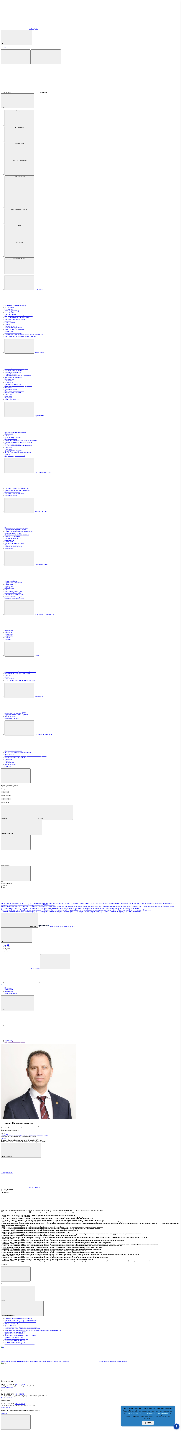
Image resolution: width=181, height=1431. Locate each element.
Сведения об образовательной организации (19, 316)
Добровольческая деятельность (14, 594)
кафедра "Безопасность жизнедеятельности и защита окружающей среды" (24, 1135)
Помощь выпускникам (12, 718)
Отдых (7, 677)
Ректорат (4, 1138)
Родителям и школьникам (19, 160)
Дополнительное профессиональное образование (20, 672)
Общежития (8, 387)
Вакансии (8, 766)
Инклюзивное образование (13, 327)
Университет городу (11, 314)
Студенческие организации (13, 583)
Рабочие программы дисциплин (15, 757)
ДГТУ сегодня (9, 312)
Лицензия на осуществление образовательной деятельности (24, 334)
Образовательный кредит (13, 392)
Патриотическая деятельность (14, 596)
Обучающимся (19, 143)
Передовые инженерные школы (15, 319)
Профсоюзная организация (13, 591)
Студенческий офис (11, 439)
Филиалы (8, 321)
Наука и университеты (12, 545)
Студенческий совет (11, 581)
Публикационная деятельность (14, 543)
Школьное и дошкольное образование (17, 488)
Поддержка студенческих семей (15, 456)
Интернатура (9, 382)
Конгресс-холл (9, 678)
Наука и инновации (19, 176)
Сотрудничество (10, 322)
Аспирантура (9, 381)
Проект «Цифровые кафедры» (14, 329)
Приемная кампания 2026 (13, 372)
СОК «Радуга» (9, 588)
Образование (9, 434)
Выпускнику (19, 242)
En (5, 47)
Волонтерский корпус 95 (13, 593)
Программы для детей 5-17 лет (14, 493)
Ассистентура (9, 394)
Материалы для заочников (13, 444)
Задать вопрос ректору (12, 311)
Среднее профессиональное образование (18, 375)
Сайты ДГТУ (33, 29)
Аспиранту (8, 447)
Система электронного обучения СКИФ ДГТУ (20, 442)
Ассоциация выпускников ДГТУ (15, 713)
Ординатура (8, 397)
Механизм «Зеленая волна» (13, 370)
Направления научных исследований (16, 528)
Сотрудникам (9, 634)
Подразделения (9, 307)
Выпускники (9, 636)
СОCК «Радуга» (10, 331)
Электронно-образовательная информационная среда (22, 440)
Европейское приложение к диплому (16, 715)
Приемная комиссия (11, 389)
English (7, 945)
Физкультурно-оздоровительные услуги (17, 673)
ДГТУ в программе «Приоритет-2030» (17, 317)
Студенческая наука (11, 541)
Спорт (7, 589)
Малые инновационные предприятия (17, 535)
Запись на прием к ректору (13, 333)
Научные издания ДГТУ (12, 536)
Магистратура (9, 379)
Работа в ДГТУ (9, 754)
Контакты (8, 639)
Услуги (19, 225)
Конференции (9, 548)
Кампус (7, 435)
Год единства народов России (14, 598)
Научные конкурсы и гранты (14, 546)
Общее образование (11, 374)
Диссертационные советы (13, 538)
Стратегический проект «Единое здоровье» (19, 531)
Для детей (8, 675)
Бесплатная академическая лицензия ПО (18, 452)
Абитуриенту (9, 396)
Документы (8, 759)
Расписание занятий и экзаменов (15, 432)
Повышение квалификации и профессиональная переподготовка (25, 756)
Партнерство (9, 632)
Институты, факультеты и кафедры (16, 305)
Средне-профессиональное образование (17, 490)
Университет (19, 111)
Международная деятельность (19, 209)
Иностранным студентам (13, 437)
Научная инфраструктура (13, 533)
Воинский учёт (9, 762)
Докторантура (9, 540)
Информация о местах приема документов (18, 386)
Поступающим (19, 127)
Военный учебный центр (13, 384)
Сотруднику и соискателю (19, 258)
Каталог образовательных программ (16, 369)
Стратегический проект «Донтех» (15, 529)
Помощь (7, 454)
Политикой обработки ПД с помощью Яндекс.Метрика (147, 1413)
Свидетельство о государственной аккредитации (20, 336)
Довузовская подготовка (12, 492)
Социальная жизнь (11, 326)
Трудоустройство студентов (13, 451)
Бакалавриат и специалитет (13, 377)
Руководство (9, 309)
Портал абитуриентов (12, 399)
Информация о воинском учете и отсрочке (18, 445)
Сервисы (7, 324)
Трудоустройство (10, 716)
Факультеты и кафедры (45, 1361)
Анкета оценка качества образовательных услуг (20, 680)
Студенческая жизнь (19, 193)
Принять (148, 1423)
